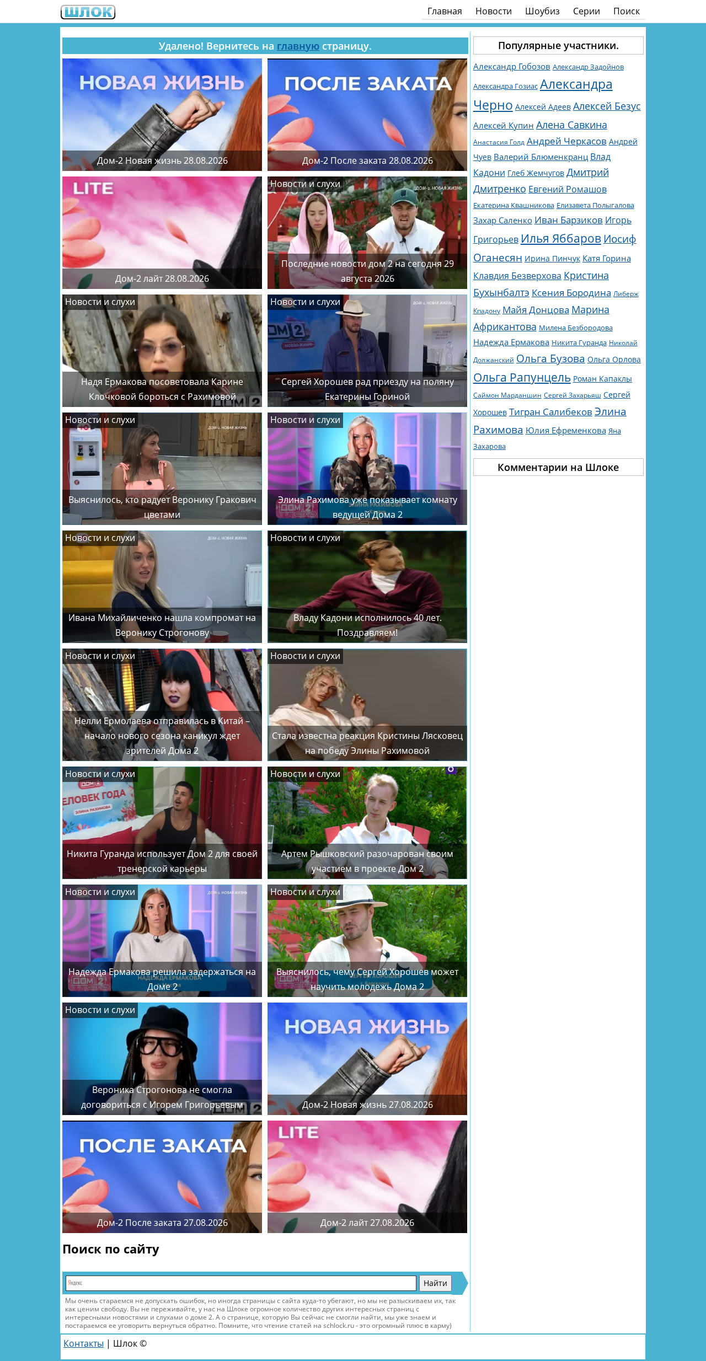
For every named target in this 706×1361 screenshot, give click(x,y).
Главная (444, 11)
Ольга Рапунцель (522, 377)
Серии (586, 11)
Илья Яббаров (561, 238)
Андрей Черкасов (567, 141)
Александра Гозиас (505, 86)
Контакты (83, 1343)
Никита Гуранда (579, 342)
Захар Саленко (502, 220)
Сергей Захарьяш (572, 395)
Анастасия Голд (499, 142)
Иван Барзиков (568, 219)
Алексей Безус (607, 105)
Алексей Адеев (543, 106)
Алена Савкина (571, 124)
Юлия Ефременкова (566, 430)
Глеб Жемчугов (535, 173)
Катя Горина (606, 258)
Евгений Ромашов (567, 189)
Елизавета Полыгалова (595, 205)
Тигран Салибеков (550, 411)
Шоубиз (542, 11)
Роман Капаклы (602, 378)
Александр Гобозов (511, 66)
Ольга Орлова (614, 360)
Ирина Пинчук (552, 258)
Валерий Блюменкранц (541, 157)
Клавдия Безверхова (517, 276)
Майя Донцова (535, 309)
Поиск (626, 11)
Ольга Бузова (550, 358)
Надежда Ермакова (511, 341)
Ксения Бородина (571, 292)
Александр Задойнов (588, 67)
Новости (493, 11)
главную (298, 45)
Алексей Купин (503, 125)
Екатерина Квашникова (513, 205)
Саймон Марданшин (507, 395)
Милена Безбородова (576, 328)
